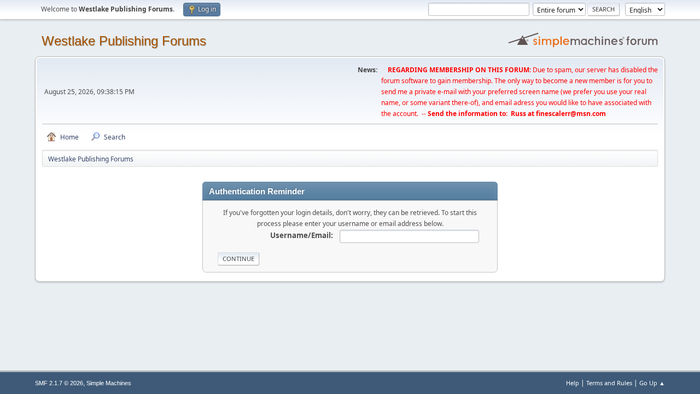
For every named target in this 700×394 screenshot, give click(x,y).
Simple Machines (108, 383)
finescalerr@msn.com (571, 113)
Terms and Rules (609, 383)
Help (572, 383)
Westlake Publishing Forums (124, 40)
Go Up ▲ (652, 383)
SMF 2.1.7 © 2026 (59, 383)
